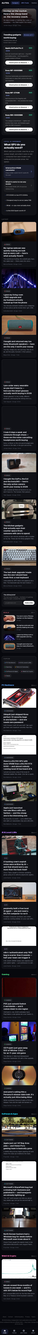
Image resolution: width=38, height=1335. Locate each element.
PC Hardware (10, 663)
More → (33, 685)
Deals (8, 676)
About (4, 1317)
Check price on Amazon (18, 63)
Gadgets (15, 3)
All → (33, 612)
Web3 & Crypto (28, 671)
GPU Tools (25, 3)
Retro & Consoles (22, 667)
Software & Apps (12, 671)
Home (4, 1333)
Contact (10, 1317)
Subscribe (29, 603)
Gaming (9, 667)
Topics (33, 1317)
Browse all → (28, 35)
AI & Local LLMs (25, 663)
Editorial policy (19, 1317)
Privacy (27, 1317)
